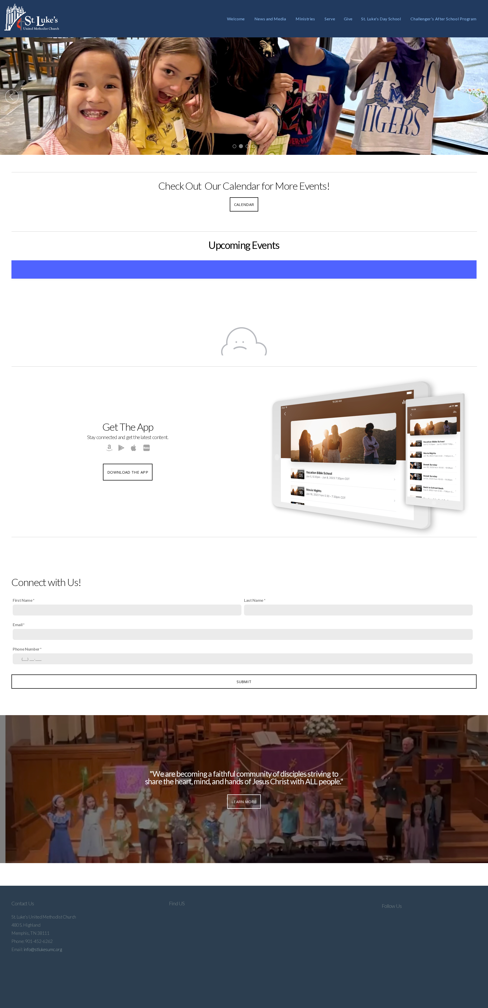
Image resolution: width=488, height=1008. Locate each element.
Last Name (253, 600)
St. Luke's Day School (381, 18)
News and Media (270, 18)
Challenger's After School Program (443, 18)
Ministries (306, 18)
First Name (23, 600)
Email (17, 624)
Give (348, 18)
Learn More (244, 801)
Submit (244, 681)
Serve (330, 18)
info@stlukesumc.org (43, 949)
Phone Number (26, 648)
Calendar (244, 204)
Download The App (127, 472)
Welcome (236, 18)
